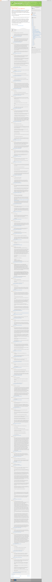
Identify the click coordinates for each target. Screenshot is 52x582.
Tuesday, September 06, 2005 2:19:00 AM (17, 192)
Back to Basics (33, 38)
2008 (32, 23)
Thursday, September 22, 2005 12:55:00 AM (17, 557)
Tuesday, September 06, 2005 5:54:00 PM (17, 229)
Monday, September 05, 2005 (20, 25)
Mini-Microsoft (18, 3)
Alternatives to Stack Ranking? (35, 29)
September (34, 28)
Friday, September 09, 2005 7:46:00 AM (17, 407)
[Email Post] (23, 25)
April (33, 42)
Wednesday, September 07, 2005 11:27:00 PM (17, 310)
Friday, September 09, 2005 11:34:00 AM (17, 435)
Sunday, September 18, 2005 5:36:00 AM (17, 527)
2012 (32, 20)
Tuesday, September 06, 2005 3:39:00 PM (17, 219)
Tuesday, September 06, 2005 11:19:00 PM (17, 233)
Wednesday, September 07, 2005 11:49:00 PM (17, 314)
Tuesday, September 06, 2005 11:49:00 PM (17, 239)
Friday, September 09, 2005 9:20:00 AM (17, 423)
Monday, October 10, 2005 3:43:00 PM (17, 572)
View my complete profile (33, 15)
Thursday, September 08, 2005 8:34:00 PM (17, 367)
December (34, 26)
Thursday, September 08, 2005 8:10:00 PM (17, 361)
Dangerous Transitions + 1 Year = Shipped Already (18, 8)
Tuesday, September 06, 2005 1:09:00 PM (17, 211)
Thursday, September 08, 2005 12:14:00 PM (17, 341)
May (33, 41)
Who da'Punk (13, 37)
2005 (32, 25)
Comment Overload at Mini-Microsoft (36, 31)
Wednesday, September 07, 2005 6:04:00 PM (17, 283)
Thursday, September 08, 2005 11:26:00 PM (17, 383)
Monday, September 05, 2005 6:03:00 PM (17, 121)
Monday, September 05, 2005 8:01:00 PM (17, 148)
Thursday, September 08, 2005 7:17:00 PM (17, 356)
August (33, 39)
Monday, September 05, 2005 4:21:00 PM (17, 67)
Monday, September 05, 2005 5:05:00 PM (17, 88)
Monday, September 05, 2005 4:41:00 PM (17, 71)
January (33, 44)
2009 (32, 22)
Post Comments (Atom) (17, 577)
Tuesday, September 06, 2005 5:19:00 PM (17, 225)
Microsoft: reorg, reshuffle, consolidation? (36, 32)
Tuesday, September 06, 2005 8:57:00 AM (17, 203)
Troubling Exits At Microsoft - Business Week (36, 34)
